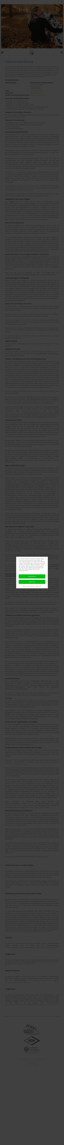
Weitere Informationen (28, 586)
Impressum (39, 586)
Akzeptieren (32, 576)
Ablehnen (32, 582)
